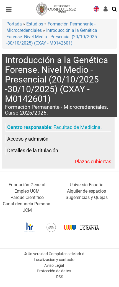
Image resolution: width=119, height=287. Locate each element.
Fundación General (27, 184)
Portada (14, 24)
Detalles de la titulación (32, 150)
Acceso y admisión (27, 139)
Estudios (34, 24)
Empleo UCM (27, 191)
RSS (59, 277)
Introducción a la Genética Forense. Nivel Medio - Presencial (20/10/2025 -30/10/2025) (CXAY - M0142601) (51, 37)
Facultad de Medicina (76, 127)
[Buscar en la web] (114, 8)
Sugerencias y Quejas (87, 197)
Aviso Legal (54, 265)
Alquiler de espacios (86, 191)
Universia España (87, 184)
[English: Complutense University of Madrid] (96, 8)
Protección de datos (54, 271)
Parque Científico (27, 197)
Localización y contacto (54, 259)
